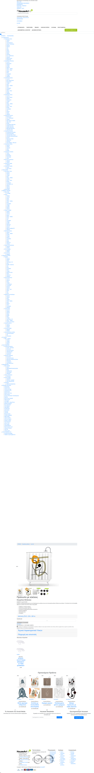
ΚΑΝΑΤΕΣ (9, 378)
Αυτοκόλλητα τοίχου (8, 38)
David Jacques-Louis (8, 426)
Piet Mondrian (7, 408)
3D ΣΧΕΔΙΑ (53, 27)
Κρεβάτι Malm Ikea (10, 127)
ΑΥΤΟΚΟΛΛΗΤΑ (21, 27)
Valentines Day (9, 351)
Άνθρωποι (9, 224)
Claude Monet (7, 387)
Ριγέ (7, 291)
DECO (8, 367)
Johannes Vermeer (8, 428)
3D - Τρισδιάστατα (10, 55)
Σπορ (8, 49)
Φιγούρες (8, 54)
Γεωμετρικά (9, 285)
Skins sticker (9, 168)
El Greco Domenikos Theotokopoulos (11, 395)
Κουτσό (8, 137)
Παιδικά (8, 40)
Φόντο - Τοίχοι (9, 90)
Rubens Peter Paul (8, 393)
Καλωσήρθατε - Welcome (11, 142)
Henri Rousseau (7, 421)
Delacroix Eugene (7, 419)
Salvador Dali (7, 391)
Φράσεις (8, 46)
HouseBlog (52, 754)
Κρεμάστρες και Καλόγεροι (9, 294)
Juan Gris (6, 429)
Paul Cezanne (7, 394)
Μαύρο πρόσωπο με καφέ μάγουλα (71, 704)
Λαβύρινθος (9, 140)
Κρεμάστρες (9, 59)
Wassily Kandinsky (8, 403)
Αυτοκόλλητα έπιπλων (8, 115)
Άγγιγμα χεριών (47, 703)
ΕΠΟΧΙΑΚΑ (6, 382)
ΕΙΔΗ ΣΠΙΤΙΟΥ (7, 365)
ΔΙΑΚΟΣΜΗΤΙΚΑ (5, 364)
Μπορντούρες (7, 189)
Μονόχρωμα (9, 63)
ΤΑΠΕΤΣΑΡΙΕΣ (29, 27)
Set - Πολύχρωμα (10, 118)
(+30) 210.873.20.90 (24, 757)
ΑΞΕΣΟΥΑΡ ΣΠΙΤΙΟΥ (45, 27)
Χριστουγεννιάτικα (10, 333)
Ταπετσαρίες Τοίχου (8, 171)
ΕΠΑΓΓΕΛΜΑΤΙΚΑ (61, 27)
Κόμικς (8, 53)
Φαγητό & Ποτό (9, 272)
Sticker (8, 167)
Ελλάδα (8, 66)
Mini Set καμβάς (7, 249)
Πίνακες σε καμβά (7, 210)
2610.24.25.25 (26, 17)
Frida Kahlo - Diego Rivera (9, 402)
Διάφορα (8, 57)
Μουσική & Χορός (10, 138)
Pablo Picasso (7, 399)
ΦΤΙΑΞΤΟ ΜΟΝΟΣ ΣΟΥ (71, 30)
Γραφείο (8, 341)
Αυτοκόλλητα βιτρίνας (8, 346)
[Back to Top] (0, 772)
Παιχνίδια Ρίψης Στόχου (11, 134)
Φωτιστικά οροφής (7, 328)
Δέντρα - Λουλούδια (10, 44)
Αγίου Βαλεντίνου (10, 363)
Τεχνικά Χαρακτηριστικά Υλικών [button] (30, 630)
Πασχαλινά (9, 354)
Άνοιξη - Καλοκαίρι (10, 347)
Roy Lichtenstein (7, 404)
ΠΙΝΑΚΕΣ (37, 27)
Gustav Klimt (6, 386)
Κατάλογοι (52, 755)
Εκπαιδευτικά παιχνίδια (11, 132)
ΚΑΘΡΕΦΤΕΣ (9, 371)
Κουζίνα (8, 342)
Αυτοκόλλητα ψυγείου (8, 77)
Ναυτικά (8, 45)
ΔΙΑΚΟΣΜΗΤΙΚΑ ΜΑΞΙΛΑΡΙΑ (12, 368)
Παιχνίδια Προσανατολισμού (12, 136)
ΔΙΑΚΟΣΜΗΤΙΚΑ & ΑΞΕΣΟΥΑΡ (24, 30)
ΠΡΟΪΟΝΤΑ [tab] (3, 35)
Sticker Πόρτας (9, 97)
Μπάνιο (8, 343)
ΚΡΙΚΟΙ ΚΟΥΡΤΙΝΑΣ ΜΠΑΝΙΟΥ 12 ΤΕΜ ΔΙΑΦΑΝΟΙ (21, 661)
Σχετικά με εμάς (53, 751)
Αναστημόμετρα (10, 42)
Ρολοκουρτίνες (7, 308)
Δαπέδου (8, 154)
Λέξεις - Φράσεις (7, 338)
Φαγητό (8, 89)
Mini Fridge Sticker (10, 80)
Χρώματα (8, 147)
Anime (8, 41)
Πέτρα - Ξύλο (9, 289)
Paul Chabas (6, 424)
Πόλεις (8, 50)
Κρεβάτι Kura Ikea (10, 125)
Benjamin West (7, 413)
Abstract (8, 280)
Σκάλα (8, 158)
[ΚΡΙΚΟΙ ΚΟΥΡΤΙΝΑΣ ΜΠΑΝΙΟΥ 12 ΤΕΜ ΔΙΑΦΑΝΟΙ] (20, 646)
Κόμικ (8, 86)
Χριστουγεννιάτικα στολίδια (9, 332)
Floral (8, 281)
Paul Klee (6, 411)
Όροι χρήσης (62, 759)
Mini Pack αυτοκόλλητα (8, 159)
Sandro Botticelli (7, 425)
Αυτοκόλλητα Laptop (8, 166)
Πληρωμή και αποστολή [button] (27, 634)
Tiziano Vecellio (7, 417)
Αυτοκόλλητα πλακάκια (8, 151)
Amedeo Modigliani (8, 415)
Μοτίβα (8, 92)
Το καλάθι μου (73, 759)
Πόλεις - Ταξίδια (10, 68)
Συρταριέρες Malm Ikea (11, 124)
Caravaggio (6, 400)
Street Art (8, 225)
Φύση (8, 72)
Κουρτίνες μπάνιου (8, 323)
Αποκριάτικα (9, 352)
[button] (27, 616)
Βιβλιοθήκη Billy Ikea (11, 128)
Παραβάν (6, 256)
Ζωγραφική (9, 73)
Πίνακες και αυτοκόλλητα (9, 245)
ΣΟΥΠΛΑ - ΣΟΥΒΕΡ (10, 380)
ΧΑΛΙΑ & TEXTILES (8, 374)
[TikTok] (47, 489)
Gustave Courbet (7, 420)
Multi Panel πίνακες (8, 230)
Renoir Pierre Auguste (8, 398)
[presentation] (17, 692)
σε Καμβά (8, 193)
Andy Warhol (6, 407)
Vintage (8, 75)
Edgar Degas (6, 416)
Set (7, 334)
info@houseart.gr (23, 764)
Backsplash (9, 155)
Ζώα (7, 110)
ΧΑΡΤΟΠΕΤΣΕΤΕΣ (10, 381)
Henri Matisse (7, 406)
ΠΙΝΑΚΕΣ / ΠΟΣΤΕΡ (6, 190)
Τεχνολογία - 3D (10, 184)
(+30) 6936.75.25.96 (24, 762)
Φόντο (8, 269)
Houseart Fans (53, 753)
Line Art (8, 62)
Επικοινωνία (52, 757)
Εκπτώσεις (9, 356)
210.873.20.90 (19, 17)
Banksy (8, 51)
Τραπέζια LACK (10, 129)
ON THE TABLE (7, 377)
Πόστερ (5, 194)
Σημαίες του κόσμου (10, 321)
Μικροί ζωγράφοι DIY (11, 228)
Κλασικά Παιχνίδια (10, 133)
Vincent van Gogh (7, 389)
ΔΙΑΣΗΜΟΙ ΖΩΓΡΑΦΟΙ (36, 30)
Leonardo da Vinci (7, 390)
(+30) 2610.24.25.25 (24, 759)
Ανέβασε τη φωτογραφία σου (9, 434)
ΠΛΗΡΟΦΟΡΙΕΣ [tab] (10, 35)
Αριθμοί (8, 146)
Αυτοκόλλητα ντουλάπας (9, 60)
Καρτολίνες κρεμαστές (8, 355)
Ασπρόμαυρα (9, 284)
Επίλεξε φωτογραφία (8, 433)
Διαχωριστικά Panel (8, 277)
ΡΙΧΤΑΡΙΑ (8, 376)
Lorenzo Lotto (7, 430)
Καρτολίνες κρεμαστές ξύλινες (12, 359)
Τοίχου (8, 153)
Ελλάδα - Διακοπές (10, 264)
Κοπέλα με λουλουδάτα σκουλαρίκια (35, 704)
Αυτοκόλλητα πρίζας (8, 163)
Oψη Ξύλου (9, 121)
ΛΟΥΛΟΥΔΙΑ (9, 372)
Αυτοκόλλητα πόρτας (8, 94)
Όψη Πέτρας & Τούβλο (11, 120)
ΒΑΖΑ (8, 369)
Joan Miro (6, 412)
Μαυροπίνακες (9, 58)
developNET (42, 767)
